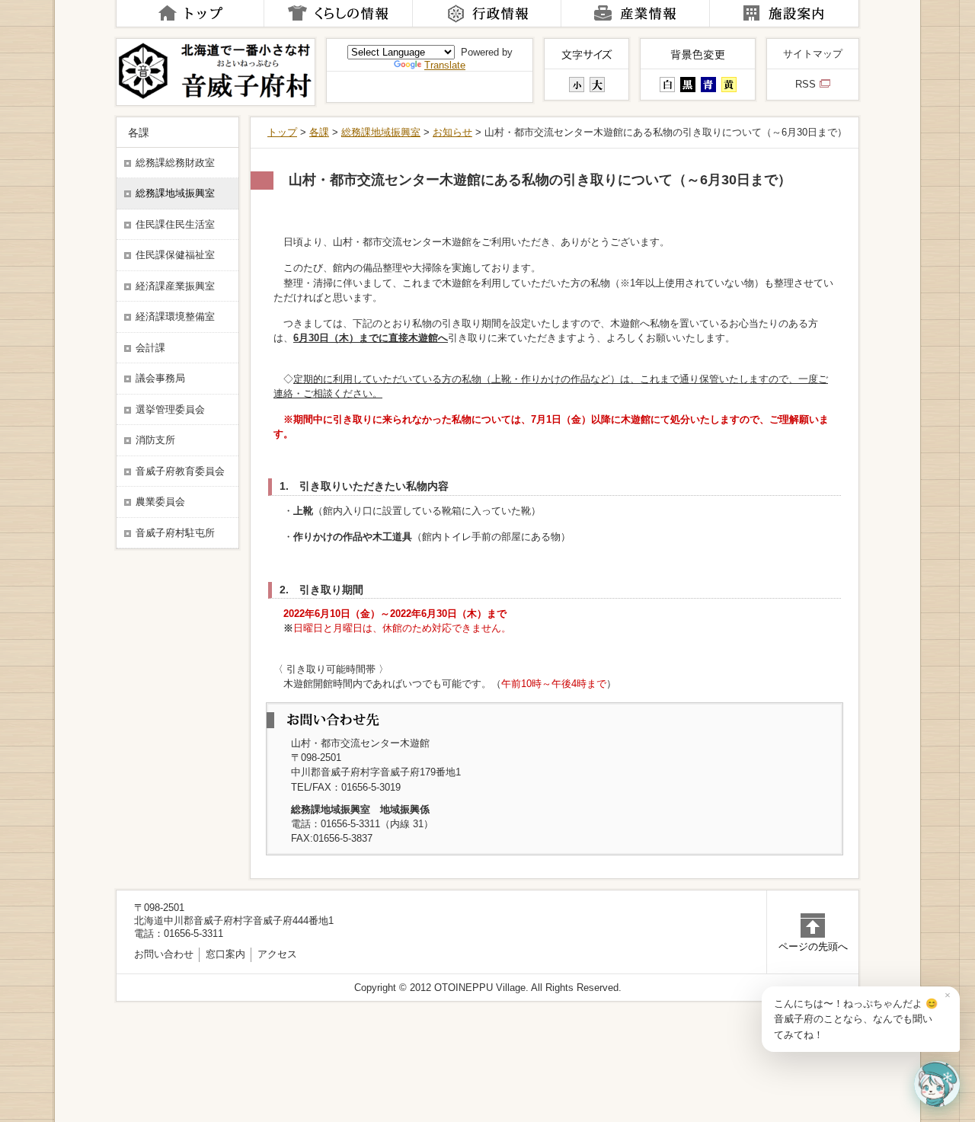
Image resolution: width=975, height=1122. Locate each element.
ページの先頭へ (813, 946)
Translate (444, 65)
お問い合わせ (163, 954)
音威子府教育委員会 (180, 471)
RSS (805, 84)
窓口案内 (225, 954)
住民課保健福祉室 (175, 255)
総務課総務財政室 (175, 163)
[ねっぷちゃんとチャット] (937, 1084)
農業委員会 (160, 502)
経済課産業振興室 (175, 286)
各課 (319, 132)
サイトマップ (812, 53)
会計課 (150, 348)
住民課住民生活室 (175, 224)
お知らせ (452, 132)
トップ (282, 132)
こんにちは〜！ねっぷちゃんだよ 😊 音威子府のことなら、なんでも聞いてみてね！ (856, 1019)
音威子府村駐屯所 (175, 533)
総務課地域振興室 (380, 132)
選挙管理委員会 (170, 409)
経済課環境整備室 (175, 317)
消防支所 (155, 440)
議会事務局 (160, 378)
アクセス (277, 954)
